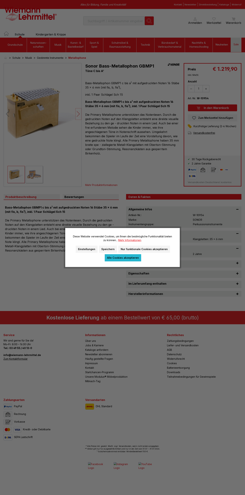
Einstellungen (86, 249)
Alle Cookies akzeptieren (123, 257)
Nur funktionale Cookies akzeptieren (144, 249)
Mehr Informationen (129, 240)
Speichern (108, 249)
